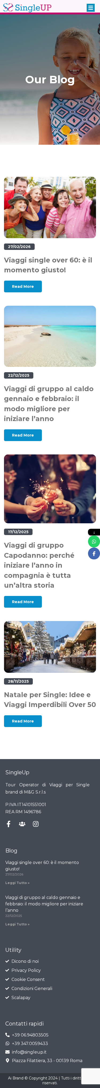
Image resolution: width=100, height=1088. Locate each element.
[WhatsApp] (94, 541)
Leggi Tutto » (17, 883)
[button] (91, 8)
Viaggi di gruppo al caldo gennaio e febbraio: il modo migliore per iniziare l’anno (44, 904)
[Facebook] (94, 553)
